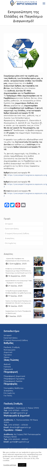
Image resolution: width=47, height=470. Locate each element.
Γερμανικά (8, 369)
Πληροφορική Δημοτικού (14, 376)
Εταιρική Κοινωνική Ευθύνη (17, 233)
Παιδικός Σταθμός (12, 347)
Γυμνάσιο (8, 354)
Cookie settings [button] (9, 465)
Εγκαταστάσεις (12, 228)
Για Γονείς (8, 395)
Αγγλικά (7, 364)
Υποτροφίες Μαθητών (14, 388)
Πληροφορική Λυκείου (13, 381)
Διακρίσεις (9, 238)
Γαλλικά (7, 366)
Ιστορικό (9, 223)
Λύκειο (6, 357)
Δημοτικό (8, 352)
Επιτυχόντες (10, 243)
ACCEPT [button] (22, 465)
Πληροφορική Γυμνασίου (14, 378)
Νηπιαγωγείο (9, 349)
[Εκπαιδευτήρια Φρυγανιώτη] (23, 3)
